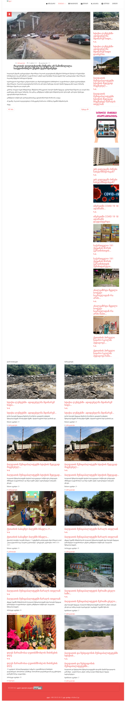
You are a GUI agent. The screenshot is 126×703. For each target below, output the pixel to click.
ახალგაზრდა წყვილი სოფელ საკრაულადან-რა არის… (105, 293)
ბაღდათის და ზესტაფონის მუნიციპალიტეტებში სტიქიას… (91, 654)
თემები (61, 4)
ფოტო (85, 4)
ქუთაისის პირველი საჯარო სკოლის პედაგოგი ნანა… (104, 353)
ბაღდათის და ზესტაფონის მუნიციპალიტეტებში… (79, 665)
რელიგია (11, 681)
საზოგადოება (21, 63)
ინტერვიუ (74, 4)
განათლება (12, 552)
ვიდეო (115, 4)
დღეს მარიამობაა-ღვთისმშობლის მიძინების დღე (32, 654)
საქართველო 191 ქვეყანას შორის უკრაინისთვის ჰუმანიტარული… (103, 262)
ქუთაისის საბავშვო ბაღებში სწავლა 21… (29, 528)
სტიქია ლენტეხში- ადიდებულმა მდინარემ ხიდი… (103, 36)
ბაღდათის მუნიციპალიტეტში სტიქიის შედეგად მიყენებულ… (103, 81)
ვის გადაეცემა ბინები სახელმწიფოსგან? (105, 170)
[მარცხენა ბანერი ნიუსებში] (106, 127)
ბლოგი (106, 4)
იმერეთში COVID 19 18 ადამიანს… (105, 207)
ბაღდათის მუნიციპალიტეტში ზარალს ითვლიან (33, 590)
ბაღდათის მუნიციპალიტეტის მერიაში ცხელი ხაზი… (89, 592)
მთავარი (51, 4)
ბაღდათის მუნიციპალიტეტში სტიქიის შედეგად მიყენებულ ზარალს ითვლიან (104, 99)
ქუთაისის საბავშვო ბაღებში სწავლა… (28, 536)
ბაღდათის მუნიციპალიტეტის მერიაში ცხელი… (90, 601)
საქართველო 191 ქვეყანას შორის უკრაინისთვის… (103, 248)
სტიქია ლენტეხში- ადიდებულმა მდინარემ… (32, 412)
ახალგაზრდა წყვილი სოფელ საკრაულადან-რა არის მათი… (105, 309)
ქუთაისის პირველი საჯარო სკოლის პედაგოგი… (104, 340)
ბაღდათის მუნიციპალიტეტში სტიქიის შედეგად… (34, 474)
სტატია (95, 4)
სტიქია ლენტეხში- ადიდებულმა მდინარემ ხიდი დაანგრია (103, 50)
